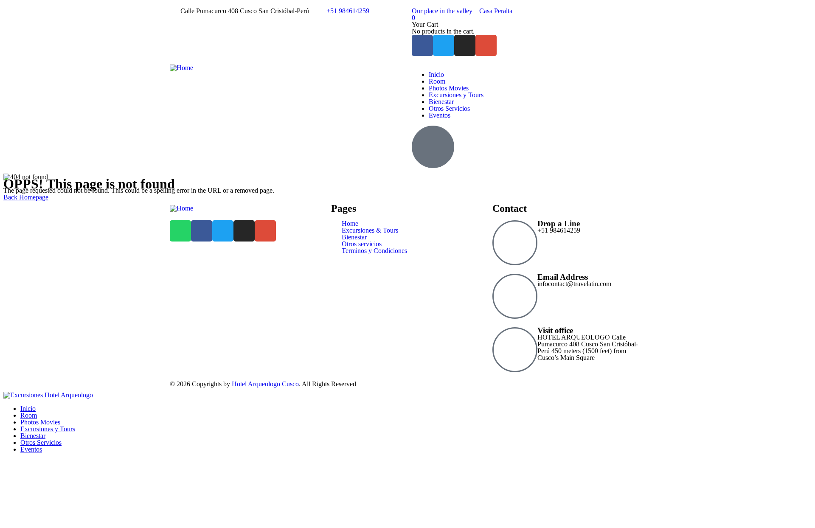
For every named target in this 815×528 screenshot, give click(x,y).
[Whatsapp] (180, 231)
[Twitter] (443, 45)
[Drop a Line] (514, 242)
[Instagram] (464, 45)
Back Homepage (25, 197)
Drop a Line (558, 223)
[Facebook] (422, 45)
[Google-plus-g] (486, 45)
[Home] (181, 67)
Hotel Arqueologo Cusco (265, 384)
